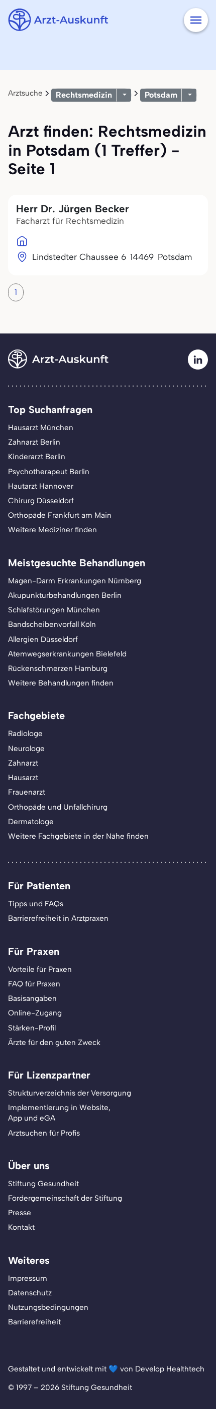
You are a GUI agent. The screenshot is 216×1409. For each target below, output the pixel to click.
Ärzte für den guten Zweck (54, 1042)
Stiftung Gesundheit (43, 1183)
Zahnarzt (23, 763)
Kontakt (21, 1227)
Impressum (27, 1278)
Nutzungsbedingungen (48, 1307)
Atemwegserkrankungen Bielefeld (67, 653)
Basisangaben (32, 998)
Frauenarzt (26, 792)
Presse (19, 1212)
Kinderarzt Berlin (36, 456)
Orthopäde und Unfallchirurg (57, 807)
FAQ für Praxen (34, 983)
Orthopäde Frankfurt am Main (60, 515)
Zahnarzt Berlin (34, 442)
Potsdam (161, 95)
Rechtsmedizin (84, 95)
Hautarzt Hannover (40, 486)
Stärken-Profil (32, 1027)
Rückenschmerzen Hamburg (57, 668)
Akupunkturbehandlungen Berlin (65, 595)
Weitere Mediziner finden (52, 529)
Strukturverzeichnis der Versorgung (69, 1093)
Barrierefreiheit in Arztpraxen (58, 918)
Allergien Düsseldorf (43, 639)
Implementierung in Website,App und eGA (59, 1113)
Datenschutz (30, 1292)
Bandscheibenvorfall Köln (52, 624)
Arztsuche (25, 93)
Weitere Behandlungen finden (61, 682)
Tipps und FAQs (35, 903)
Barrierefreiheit (34, 1321)
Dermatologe (31, 821)
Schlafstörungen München (54, 609)
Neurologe (26, 748)
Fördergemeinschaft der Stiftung (65, 1198)
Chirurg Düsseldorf (41, 500)
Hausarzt (23, 777)
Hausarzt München (40, 427)
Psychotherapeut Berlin (48, 471)
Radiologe (25, 733)
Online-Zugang (35, 1012)
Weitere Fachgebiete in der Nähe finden (78, 836)
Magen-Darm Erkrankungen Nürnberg (74, 580)
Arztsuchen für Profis (44, 1133)
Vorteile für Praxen (40, 969)
